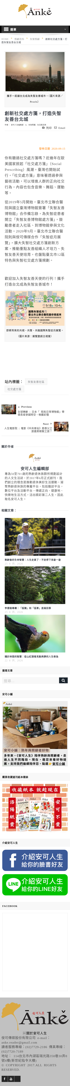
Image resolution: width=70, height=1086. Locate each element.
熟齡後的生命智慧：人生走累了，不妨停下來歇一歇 (33, 559)
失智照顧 (32, 125)
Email (61, 127)
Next (46, 424)
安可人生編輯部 (17, 125)
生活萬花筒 (41, 125)
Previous (26, 406)
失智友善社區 (36, 381)
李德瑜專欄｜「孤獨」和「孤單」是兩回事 (28, 608)
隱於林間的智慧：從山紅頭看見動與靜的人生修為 (31, 656)
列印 (49, 127)
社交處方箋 (14, 389)
